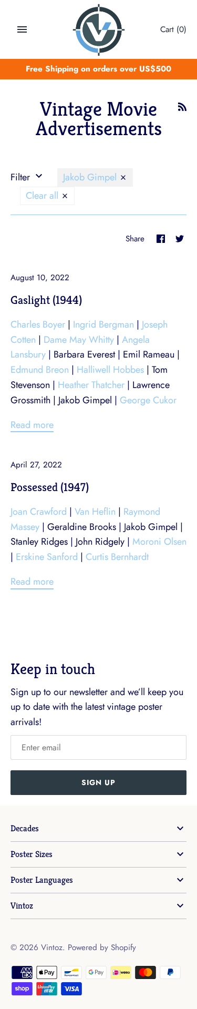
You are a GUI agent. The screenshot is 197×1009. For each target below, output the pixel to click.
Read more (32, 425)
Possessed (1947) (50, 487)
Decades (25, 828)
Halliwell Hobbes (110, 369)
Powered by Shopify (102, 947)
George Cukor (148, 400)
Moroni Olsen (159, 541)
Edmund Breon (40, 369)
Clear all (43, 195)
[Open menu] (22, 29)
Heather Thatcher (91, 385)
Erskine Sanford (47, 557)
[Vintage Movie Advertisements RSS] (182, 110)
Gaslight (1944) (46, 299)
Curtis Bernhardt (117, 557)
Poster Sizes (32, 854)
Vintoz (22, 905)
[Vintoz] (98, 30)
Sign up (98, 782)
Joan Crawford (39, 511)
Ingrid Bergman (103, 324)
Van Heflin (95, 511)
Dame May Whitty (79, 339)
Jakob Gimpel (91, 177)
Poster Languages (42, 879)
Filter (22, 177)
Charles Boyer (38, 324)
